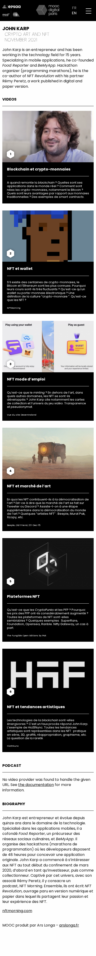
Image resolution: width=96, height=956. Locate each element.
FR (74, 8)
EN (74, 13)
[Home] (48, 10)
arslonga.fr (69, 925)
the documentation (36, 784)
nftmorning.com (17, 910)
